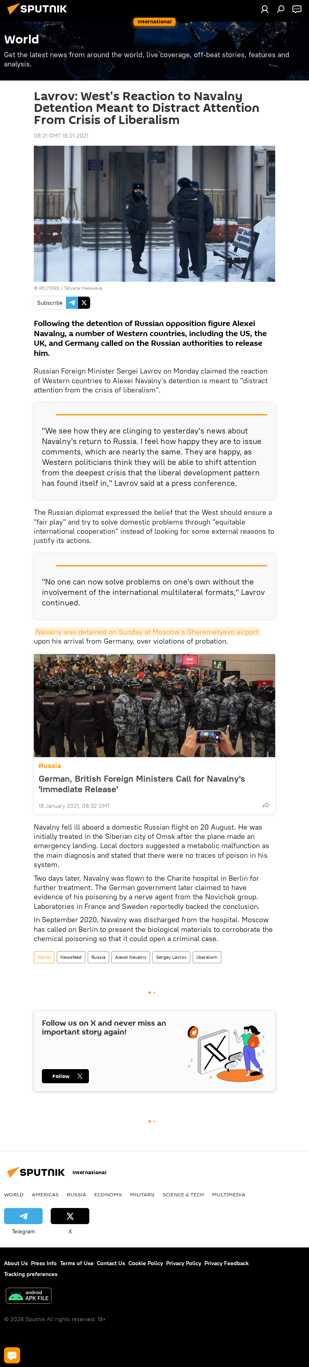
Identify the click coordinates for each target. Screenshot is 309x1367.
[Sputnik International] (39, 15)
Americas (45, 1194)
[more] (266, 805)
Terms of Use (77, 1263)
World (44, 957)
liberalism (207, 957)
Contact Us (111, 1263)
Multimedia (228, 1194)
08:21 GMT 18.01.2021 (61, 135)
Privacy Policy (183, 1263)
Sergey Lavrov (171, 957)
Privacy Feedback (226, 1263)
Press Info (44, 1263)
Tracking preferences (31, 1274)
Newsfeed (71, 957)
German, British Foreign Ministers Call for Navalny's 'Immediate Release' (142, 783)
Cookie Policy (145, 1263)
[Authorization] (265, 9)
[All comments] (12, 1355)
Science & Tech (183, 1194)
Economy (108, 1194)
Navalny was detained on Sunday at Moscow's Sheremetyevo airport (147, 631)
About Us (16, 1263)
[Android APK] (28, 1297)
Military (142, 1194)
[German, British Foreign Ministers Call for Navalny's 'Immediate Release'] (154, 705)
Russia (50, 766)
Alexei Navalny (130, 957)
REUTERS (49, 288)
